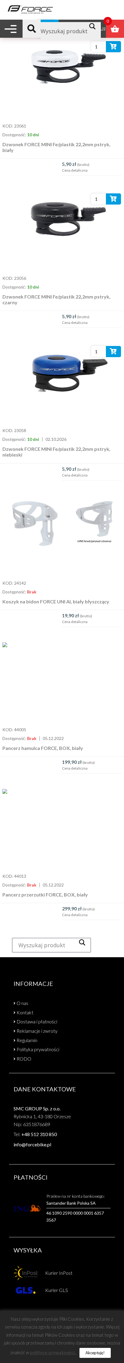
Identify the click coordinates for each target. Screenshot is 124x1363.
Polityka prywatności (38, 1049)
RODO (24, 1058)
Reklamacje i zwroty (37, 1031)
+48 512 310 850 (39, 1134)
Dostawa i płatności (37, 1021)
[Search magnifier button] (94, 26)
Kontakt (25, 1012)
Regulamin (27, 1040)
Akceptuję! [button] (95, 1352)
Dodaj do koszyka (113, 48)
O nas (22, 1003)
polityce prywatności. (53, 1352)
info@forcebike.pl (32, 1144)
